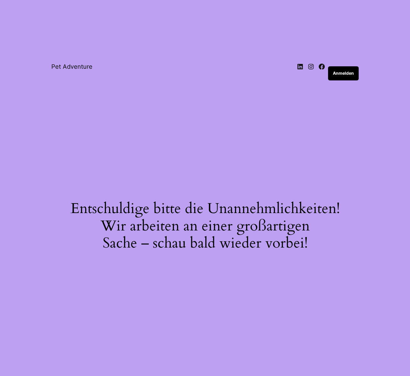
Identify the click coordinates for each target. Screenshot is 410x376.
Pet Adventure (71, 66)
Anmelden (343, 73)
